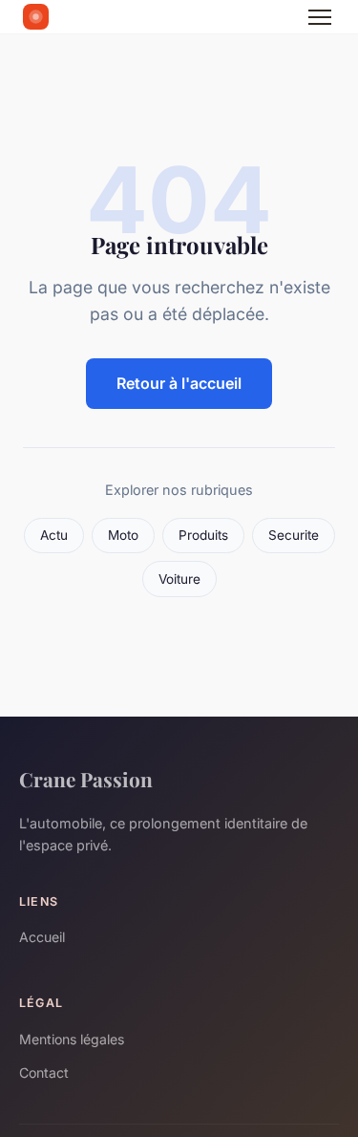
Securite (293, 535)
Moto (123, 535)
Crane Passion (86, 778)
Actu (54, 535)
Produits (203, 535)
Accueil (42, 937)
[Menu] (320, 17)
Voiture (179, 579)
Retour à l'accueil (179, 383)
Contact (44, 1072)
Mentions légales (71, 1039)
